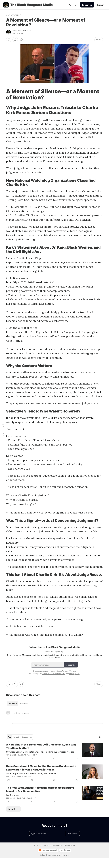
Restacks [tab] (24, 703)
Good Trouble (13, 15)
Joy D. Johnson (12, 795)
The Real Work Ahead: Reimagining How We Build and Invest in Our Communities (40, 789)
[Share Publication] (76, 4)
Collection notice (69, 845)
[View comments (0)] (15, 39)
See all (11, 809)
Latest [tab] (16, 737)
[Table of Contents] (3, 429)
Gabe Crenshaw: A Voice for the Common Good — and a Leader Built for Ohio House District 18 (41, 768)
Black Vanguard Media (22, 31)
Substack (43, 855)
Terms (59, 845)
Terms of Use (67, 671)
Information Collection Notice (53, 673)
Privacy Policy (74, 673)
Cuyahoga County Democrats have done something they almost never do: (40, 751)
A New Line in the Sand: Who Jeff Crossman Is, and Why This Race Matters (41, 746)
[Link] (2, 94)
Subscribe (87, 4)
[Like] (8, 39)
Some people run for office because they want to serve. (31, 773)
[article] (54, 751)
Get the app (65, 850)
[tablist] (17, 703)
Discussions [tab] (27, 737)
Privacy (53, 845)
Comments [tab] (12, 703)
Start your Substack (49, 850)
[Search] (70, 4)
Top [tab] (9, 737)
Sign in (100, 4)
